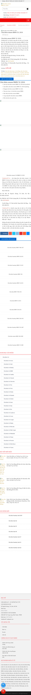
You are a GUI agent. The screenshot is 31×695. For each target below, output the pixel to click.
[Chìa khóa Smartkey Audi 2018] (4, 515)
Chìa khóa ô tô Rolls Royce (9, 444)
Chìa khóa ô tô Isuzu (8, 402)
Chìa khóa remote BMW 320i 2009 (15, 336)
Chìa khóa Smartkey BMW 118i (15, 274)
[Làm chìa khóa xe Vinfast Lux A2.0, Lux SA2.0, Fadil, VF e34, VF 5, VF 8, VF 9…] (3, 457)
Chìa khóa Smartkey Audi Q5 (15, 547)
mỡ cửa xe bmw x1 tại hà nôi (15, 74)
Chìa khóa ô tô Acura (8, 360)
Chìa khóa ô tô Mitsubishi (9, 433)
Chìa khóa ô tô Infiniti (8, 398)
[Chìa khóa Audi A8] (4, 531)
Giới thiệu (4, 626)
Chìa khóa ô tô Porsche (9, 440)
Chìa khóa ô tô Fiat (8, 385)
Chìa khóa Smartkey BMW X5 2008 (15, 345)
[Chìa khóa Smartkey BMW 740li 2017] (15, 245)
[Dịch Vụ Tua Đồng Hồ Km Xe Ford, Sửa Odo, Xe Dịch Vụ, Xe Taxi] (3, 469)
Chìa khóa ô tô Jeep (8, 405)
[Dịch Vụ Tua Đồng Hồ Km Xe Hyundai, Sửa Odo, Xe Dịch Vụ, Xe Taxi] (3, 481)
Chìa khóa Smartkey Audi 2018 (15, 515)
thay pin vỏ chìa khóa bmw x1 (17, 76)
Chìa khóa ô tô (6, 357)
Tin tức (3, 632)
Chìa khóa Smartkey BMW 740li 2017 (15, 247)
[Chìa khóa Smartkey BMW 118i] (15, 271)
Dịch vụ (4, 629)
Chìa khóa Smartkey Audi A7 (15, 537)
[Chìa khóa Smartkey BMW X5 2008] (15, 342)
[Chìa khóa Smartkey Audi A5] (4, 542)
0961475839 (4, 610)
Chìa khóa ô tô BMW (11, 25)
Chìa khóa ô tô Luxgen (9, 419)
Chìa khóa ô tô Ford (8, 388)
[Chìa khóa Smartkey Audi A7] (4, 537)
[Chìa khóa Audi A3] (4, 526)
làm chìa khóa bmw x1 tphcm (17, 72)
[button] (27, 9)
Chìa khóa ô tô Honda (8, 391)
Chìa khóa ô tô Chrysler (9, 378)
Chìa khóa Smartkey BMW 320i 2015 (15, 318)
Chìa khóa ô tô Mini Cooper (10, 430)
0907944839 (11, 61)
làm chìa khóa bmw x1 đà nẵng (12, 71)
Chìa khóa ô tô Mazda (8, 423)
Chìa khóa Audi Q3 (13, 520)
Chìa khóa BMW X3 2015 (15, 300)
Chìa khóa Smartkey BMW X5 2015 (15, 265)
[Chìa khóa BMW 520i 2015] (15, 307)
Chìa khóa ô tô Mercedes (9, 426)
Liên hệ (4, 634)
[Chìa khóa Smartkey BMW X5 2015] (15, 262)
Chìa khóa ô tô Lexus (8, 416)
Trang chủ (2, 25)
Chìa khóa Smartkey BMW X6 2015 (15, 256)
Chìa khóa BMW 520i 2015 (15, 309)
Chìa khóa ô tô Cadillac (9, 374)
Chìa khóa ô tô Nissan (8, 437)
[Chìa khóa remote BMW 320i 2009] (15, 333)
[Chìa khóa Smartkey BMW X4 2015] (15, 280)
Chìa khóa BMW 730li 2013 (15, 291)
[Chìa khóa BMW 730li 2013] (15, 289)
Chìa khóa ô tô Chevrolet (9, 381)
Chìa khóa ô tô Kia (8, 409)
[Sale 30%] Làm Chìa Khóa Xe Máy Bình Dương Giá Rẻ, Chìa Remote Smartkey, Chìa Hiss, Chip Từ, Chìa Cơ (18, 501)
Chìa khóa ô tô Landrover (9, 412)
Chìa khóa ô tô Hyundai (9, 395)
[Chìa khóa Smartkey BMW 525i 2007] (15, 324)
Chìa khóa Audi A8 (13, 531)
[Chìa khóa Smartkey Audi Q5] (4, 548)
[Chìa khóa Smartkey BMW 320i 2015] (15, 316)
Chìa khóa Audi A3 (13, 526)
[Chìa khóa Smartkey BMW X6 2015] (15, 253)
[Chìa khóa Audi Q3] (4, 521)
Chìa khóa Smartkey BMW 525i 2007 (15, 327)
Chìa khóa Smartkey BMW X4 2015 (15, 283)
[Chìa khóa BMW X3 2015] (15, 298)
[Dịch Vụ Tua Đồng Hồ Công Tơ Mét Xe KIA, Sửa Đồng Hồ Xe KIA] (3, 491)
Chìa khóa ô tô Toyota (8, 447)
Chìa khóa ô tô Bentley (9, 367)
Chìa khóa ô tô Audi (8, 364)
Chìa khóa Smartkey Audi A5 (15, 542)
